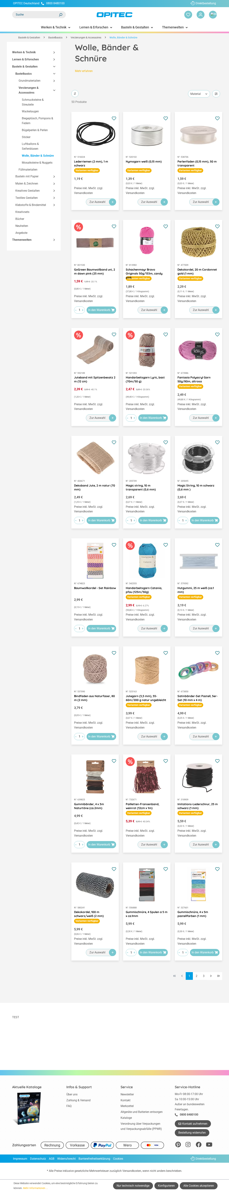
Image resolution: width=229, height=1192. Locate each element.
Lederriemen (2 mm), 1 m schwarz (91, 163)
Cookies (118, 1158)
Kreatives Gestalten (27, 190)
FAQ (69, 1106)
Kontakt (125, 1100)
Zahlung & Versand (78, 1100)
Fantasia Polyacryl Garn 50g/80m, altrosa (194, 379)
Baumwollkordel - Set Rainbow (95, 588)
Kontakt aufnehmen (194, 1123)
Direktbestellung (206, 3)
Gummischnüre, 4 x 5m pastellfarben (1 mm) (192, 914)
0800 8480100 (55, 3)
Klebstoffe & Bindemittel (30, 205)
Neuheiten (21, 226)
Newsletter (127, 1094)
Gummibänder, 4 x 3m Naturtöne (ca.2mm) (89, 806)
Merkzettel (127, 1106)
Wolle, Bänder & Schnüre (38, 155)
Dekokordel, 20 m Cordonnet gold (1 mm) (197, 271)
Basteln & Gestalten (25, 66)
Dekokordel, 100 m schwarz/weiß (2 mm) (89, 914)
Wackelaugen (30, 111)
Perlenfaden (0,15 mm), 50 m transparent (197, 163)
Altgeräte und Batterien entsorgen (142, 1112)
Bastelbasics (23, 73)
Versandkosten (131, 1171)
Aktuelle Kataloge (27, 1087)
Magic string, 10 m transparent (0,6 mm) (141, 487)
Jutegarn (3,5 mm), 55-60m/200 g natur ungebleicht (146, 698)
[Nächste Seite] (211, 976)
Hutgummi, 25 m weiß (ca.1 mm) (195, 590)
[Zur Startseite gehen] (114, 14)
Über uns (71, 1094)
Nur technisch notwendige (133, 1185)
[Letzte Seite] (218, 976)
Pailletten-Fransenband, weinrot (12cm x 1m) (142, 806)
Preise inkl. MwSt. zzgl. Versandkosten (88, 190)
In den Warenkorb (99, 310)
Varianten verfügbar (86, 170)
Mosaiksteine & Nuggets (37, 162)
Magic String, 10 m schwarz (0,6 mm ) (195, 487)
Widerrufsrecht (66, 1158)
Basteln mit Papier (26, 176)
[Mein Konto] (200, 15)
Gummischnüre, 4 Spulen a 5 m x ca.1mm (146, 914)
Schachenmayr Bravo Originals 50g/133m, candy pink (144, 271)
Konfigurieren (166, 1185)
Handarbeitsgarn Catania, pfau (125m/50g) (144, 590)
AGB (51, 1158)
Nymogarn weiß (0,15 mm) (144, 161)
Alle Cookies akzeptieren (198, 1185)
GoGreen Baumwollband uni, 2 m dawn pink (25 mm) (94, 271)
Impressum (20, 1158)
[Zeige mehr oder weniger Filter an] (216, 93)
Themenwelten (21, 239)
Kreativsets (22, 212)
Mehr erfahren (84, 71)
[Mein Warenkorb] (213, 15)
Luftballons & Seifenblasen (30, 146)
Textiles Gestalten (26, 198)
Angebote (21, 233)
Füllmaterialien (28, 169)
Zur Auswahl (97, 202)
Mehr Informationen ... (35, 1188)
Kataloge (126, 1117)
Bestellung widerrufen (192, 1132)
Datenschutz (38, 1158)
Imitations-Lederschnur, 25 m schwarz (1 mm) (197, 806)
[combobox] (35, 14)
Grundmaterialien (29, 80)
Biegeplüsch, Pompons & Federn (37, 121)
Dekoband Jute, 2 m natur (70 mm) (94, 487)
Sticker (26, 137)
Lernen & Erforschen (25, 59)
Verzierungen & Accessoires (29, 90)
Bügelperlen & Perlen (35, 130)
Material (195, 94)
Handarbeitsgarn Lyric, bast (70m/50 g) (145, 379)
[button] (52, 52)
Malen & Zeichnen (26, 183)
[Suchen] (60, 14)
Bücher (19, 219)
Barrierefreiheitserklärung (94, 1158)
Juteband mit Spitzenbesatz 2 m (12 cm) (94, 379)
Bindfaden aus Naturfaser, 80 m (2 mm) (94, 698)
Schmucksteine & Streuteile (33, 102)
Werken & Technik (24, 52)
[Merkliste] (188, 15)
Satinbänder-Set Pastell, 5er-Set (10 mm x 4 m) (197, 698)
